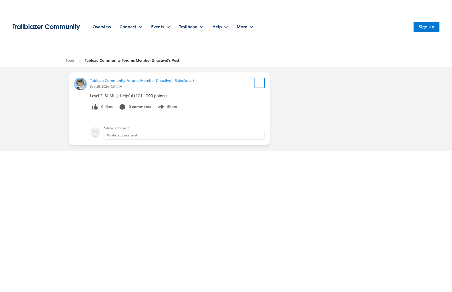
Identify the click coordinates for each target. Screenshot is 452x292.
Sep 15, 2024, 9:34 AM (106, 86)
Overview (102, 27)
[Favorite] (259, 83)
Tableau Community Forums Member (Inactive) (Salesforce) (142, 80)
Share (166, 107)
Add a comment (116, 128)
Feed (70, 60)
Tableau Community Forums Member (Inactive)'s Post (132, 60)
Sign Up (426, 27)
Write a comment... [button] (123, 135)
